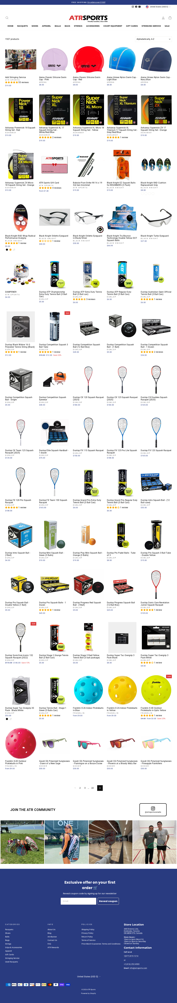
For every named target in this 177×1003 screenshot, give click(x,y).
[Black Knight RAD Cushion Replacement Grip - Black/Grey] (142, 193)
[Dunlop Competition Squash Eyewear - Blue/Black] (44, 408)
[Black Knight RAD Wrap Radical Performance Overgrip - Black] (7, 249)
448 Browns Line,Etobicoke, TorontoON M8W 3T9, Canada (133, 931)
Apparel (46, 26)
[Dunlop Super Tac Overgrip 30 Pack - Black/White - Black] (7, 719)
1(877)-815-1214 (131, 956)
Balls (58, 26)
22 (92, 788)
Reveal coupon (108, 901)
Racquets (22, 26)
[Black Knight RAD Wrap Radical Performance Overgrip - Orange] (10, 249)
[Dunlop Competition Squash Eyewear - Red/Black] (41, 408)
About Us (51, 929)
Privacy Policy (87, 933)
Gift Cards (132, 26)
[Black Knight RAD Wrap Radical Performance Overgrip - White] (14, 249)
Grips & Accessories (13, 947)
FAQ (49, 944)
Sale (167, 26)
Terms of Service (88, 940)
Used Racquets (11, 962)
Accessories (93, 26)
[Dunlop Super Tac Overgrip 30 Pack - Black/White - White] (10, 719)
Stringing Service (151, 26)
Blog (49, 933)
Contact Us (52, 940)
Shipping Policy (88, 929)
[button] (11, 82)
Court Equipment (112, 26)
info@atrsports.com (138, 968)
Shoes (35, 26)
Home (10, 26)
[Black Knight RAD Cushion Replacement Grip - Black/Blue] (153, 193)
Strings (78, 26)
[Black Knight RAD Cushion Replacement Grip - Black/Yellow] (146, 193)
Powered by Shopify (88, 993)
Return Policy (87, 937)
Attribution (52, 937)
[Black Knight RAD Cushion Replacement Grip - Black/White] (149, 193)
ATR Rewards (53, 947)
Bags (67, 26)
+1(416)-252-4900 (131, 964)
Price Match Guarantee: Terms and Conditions (101, 944)
